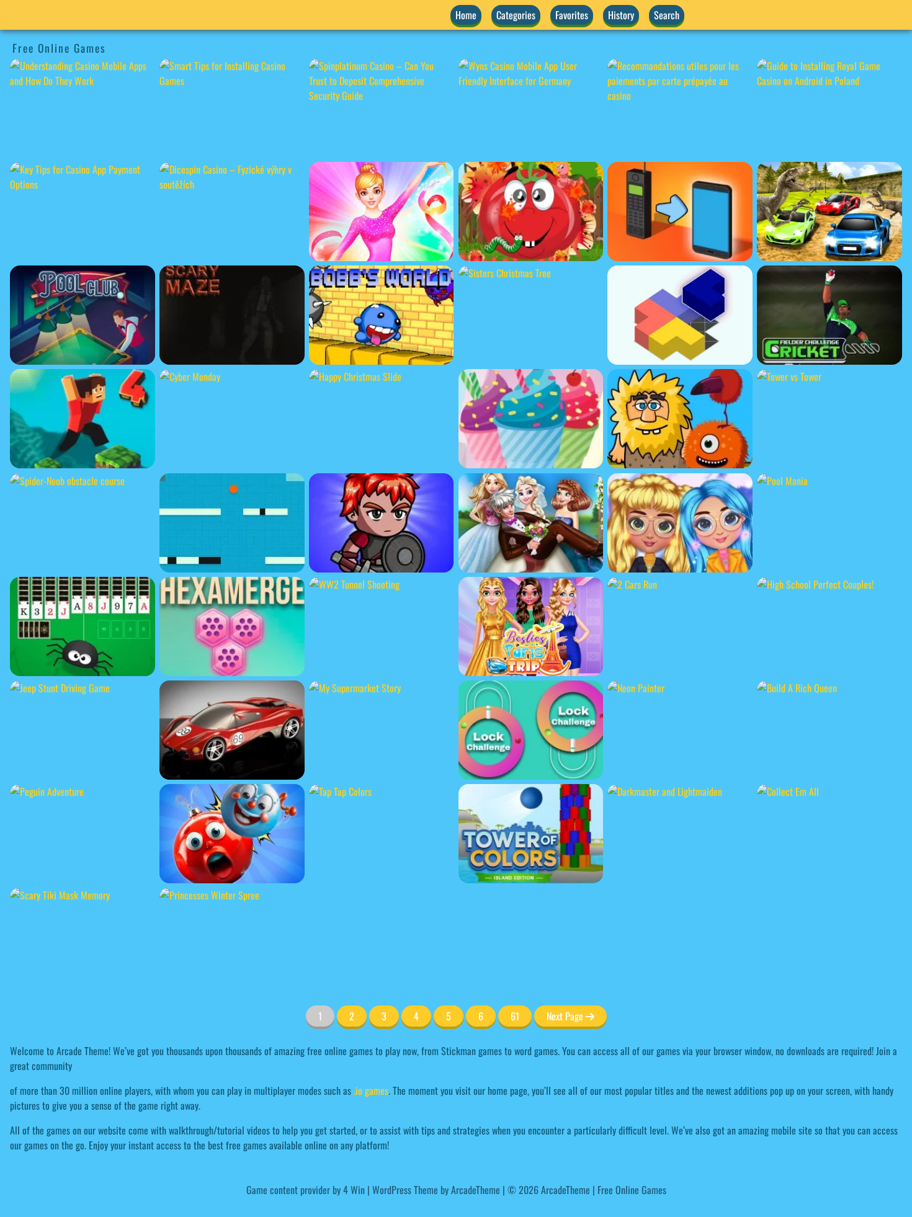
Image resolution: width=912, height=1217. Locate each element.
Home (465, 14)
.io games (371, 1090)
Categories (515, 14)
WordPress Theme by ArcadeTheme (436, 1189)
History (621, 14)
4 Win (354, 1189)
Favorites (571, 14)
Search (666, 14)
